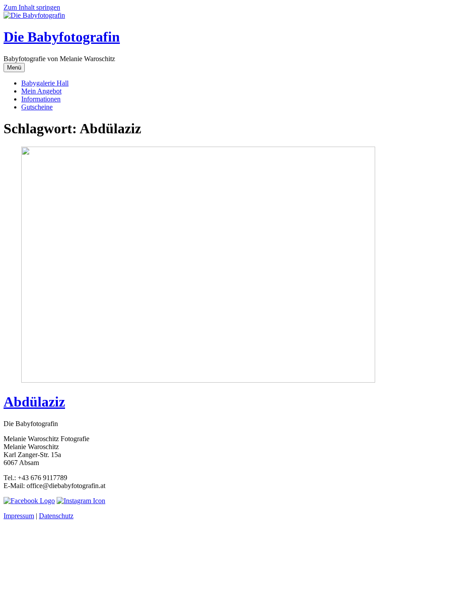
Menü (14, 67)
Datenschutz (56, 516)
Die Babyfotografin (62, 37)
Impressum (19, 516)
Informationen (41, 99)
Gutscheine (37, 107)
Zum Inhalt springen (32, 7)
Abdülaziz (34, 402)
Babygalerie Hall (45, 83)
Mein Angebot (41, 91)
